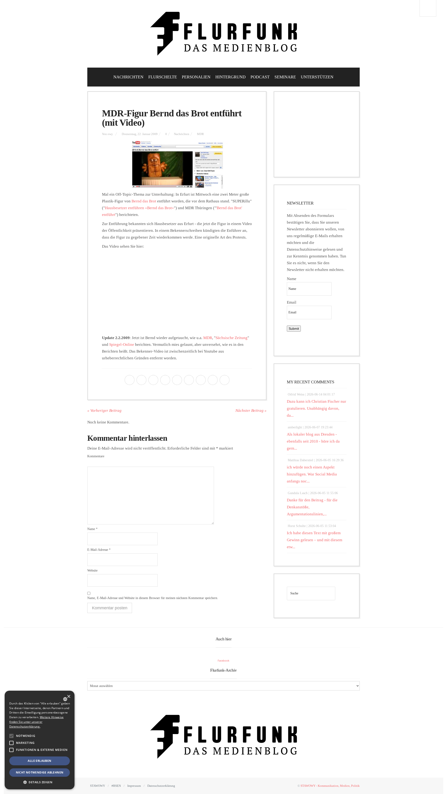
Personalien (196, 77)
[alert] (39, 740)
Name (92, 529)
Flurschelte (162, 77)
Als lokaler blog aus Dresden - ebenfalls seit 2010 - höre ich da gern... (313, 441)
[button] (11, 736)
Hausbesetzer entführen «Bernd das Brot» (139, 208)
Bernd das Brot (144, 201)
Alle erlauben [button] (39, 761)
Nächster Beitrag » (251, 410)
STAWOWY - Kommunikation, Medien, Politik (330, 785)
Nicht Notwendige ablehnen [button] (40, 772)
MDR (200, 134)
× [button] (68, 696)
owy (110, 134)
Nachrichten (128, 77)
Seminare (285, 77)
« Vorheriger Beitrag (104, 410)
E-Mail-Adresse (99, 549)
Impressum (134, 785)
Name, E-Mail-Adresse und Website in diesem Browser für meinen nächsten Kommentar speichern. (152, 598)
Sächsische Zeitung (231, 338)
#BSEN (116, 785)
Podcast (260, 77)
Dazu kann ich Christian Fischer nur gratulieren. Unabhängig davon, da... (316, 408)
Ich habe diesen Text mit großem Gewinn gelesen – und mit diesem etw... (314, 540)
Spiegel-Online (121, 344)
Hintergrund (230, 77)
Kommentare (95, 456)
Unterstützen (317, 77)
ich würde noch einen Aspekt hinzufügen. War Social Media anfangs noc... (312, 474)
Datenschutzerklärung (161, 785)
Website (92, 570)
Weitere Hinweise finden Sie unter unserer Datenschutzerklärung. (36, 721)
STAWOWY (97, 785)
